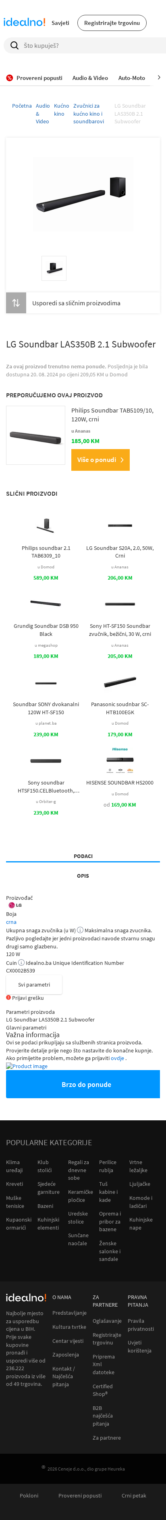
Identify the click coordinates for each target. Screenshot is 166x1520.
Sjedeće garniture (48, 1187)
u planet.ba (46, 723)
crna (11, 921)
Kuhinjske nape (141, 1223)
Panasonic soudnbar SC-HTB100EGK (120, 708)
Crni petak (134, 1495)
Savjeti (60, 23)
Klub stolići (44, 1166)
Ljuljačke (139, 1183)
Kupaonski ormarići (18, 1223)
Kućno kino (61, 109)
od (120, 804)
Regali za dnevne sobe (78, 1169)
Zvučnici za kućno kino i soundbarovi (88, 113)
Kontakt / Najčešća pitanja (63, 1376)
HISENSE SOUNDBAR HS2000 (120, 782)
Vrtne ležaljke (138, 1166)
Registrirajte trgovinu (112, 23)
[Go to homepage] (24, 22)
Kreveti (14, 1183)
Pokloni (29, 1495)
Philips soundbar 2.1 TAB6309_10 (46, 552)
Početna (22, 105)
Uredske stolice (78, 1217)
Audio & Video (43, 113)
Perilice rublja (107, 1166)
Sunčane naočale (78, 1239)
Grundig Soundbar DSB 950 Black (46, 629)
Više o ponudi (96, 459)
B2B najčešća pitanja (103, 1416)
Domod (119, 374)
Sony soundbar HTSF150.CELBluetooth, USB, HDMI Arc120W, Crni (46, 787)
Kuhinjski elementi (48, 1223)
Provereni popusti (80, 1495)
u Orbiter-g (46, 801)
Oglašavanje (107, 1321)
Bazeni (45, 1205)
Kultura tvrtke (69, 1327)
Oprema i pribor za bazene (110, 1221)
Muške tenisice (15, 1201)
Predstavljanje (69, 1313)
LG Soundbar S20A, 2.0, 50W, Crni (120, 552)
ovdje (118, 1058)
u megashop (46, 645)
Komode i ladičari (140, 1201)
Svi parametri (34, 984)
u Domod (45, 567)
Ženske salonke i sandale (109, 1251)
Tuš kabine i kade (108, 1191)
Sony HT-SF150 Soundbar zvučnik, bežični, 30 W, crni (120, 629)
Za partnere (107, 1437)
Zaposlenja (65, 1354)
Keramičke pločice (80, 1195)
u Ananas (120, 567)
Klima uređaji (14, 1166)
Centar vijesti (67, 1341)
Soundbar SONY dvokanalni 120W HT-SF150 (46, 708)
